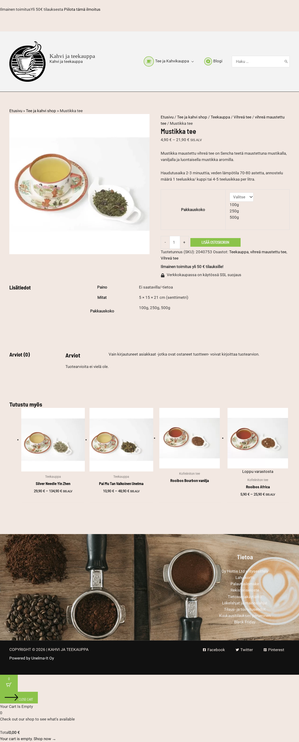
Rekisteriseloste (245, 590)
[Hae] (286, 61)
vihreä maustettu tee (268, 252)
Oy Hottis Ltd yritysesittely (244, 571)
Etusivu (15, 110)
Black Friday (245, 622)
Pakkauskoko (193, 209)
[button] (191, 61)
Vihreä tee (242, 117)
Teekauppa (220, 117)
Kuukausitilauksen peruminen (245, 615)
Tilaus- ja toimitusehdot (245, 609)
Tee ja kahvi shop (41, 110)
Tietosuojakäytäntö (245, 596)
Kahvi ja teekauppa (72, 56)
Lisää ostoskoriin (215, 242)
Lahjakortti (244, 577)
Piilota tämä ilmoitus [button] (82, 9)
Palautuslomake (245, 583)
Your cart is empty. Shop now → (28, 738)
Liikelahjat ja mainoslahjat (244, 603)
